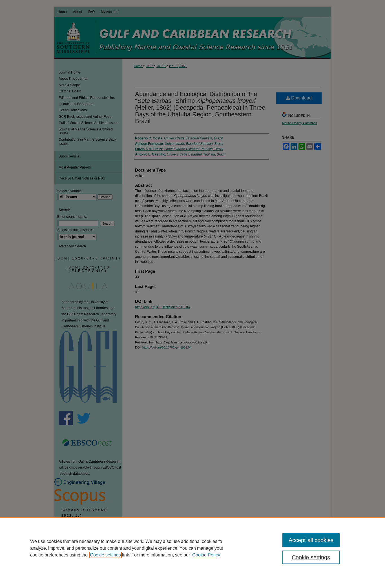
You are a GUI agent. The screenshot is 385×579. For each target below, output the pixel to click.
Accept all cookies (311, 540)
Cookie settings (105, 555)
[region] (192, 548)
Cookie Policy (206, 555)
